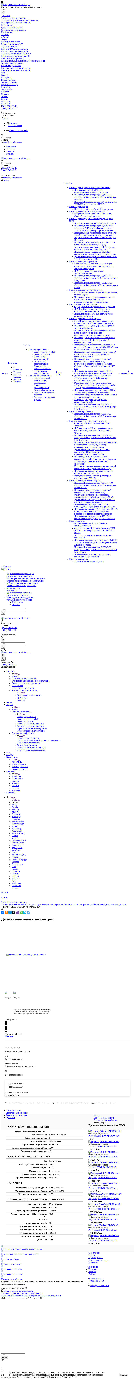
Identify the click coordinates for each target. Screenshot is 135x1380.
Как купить (17, 762)
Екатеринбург (18, 821)
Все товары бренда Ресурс (105, 1120)
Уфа (13, 881)
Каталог (15, 676)
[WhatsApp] (21, 912)
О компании (94, 1253)
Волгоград (16, 816)
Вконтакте (11, 147)
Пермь (14, 852)
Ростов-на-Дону (19, 855)
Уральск (15, 876)
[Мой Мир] (10, 912)
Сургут (15, 869)
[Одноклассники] (6, 912)
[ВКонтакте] (2, 912)
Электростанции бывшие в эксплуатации (45, 904)
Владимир (16, 814)
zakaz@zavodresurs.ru (12, 142)
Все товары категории (104, 1118)
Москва (15, 838)
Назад (17, 674)
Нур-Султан (17, 847)
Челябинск (16, 885)
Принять (123, 1375)
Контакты (92, 1262)
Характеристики (13, 1110)
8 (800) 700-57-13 (9, 106)
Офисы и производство (99, 1260)
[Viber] (17, 912)
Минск (15, 835)
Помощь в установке (26, 716)
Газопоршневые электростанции (78, 904)
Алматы (15, 809)
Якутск (15, 888)
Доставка (10, 1117)
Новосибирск (18, 843)
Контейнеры (98, 904)
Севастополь (17, 864)
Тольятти (16, 871)
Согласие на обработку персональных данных (22, 1293)
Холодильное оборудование (29, 695)
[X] (13, 912)
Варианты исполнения (16, 1115)
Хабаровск (16, 883)
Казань (15, 826)
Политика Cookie (70, 1377)
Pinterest (9, 154)
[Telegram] (28, 912)
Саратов (15, 862)
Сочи (14, 866)
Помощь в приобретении (28, 738)
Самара (15, 857)
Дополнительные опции (17, 1113)
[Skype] (24, 912)
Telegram (10, 149)
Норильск (16, 845)
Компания (16, 776)
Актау (14, 805)
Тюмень (15, 874)
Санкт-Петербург (19, 859)
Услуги (15, 709)
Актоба (15, 807)
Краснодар (16, 828)
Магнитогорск (18, 833)
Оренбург (16, 850)
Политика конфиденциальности (18, 1291)
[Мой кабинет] (2, 638)
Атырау (15, 812)
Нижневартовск (19, 840)
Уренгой (15, 878)
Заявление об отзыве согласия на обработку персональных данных (31, 1296)
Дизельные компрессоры (115, 904)
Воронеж (16, 819)
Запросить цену (12, 1095)
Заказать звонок (8, 175)
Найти (4, 1358)
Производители (95, 1257)
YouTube (10, 151)
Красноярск (17, 831)
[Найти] (3, 12)
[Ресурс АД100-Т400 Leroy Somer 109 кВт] (31, 955)
